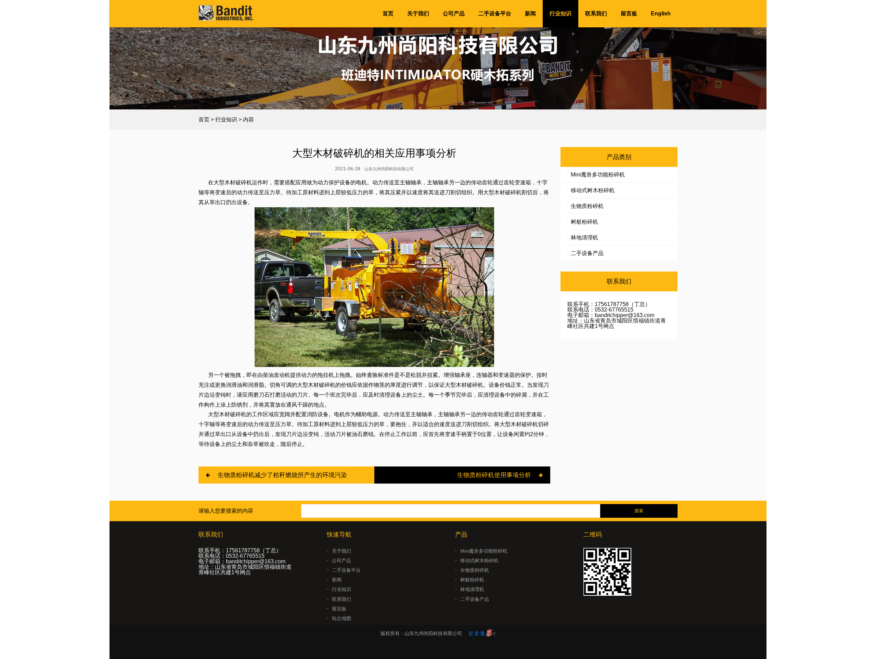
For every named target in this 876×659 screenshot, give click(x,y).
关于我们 (418, 13)
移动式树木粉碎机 (593, 190)
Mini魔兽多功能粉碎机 (598, 174)
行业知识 (560, 13)
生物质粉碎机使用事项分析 (494, 475)
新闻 (530, 13)
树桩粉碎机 (584, 222)
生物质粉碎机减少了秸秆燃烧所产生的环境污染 (282, 475)
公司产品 (454, 13)
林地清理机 (584, 237)
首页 (388, 13)
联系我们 (596, 13)
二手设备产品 (587, 253)
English (661, 13)
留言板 (629, 13)
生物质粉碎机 (587, 206)
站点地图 (341, 618)
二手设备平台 (494, 13)
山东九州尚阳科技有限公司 (389, 169)
